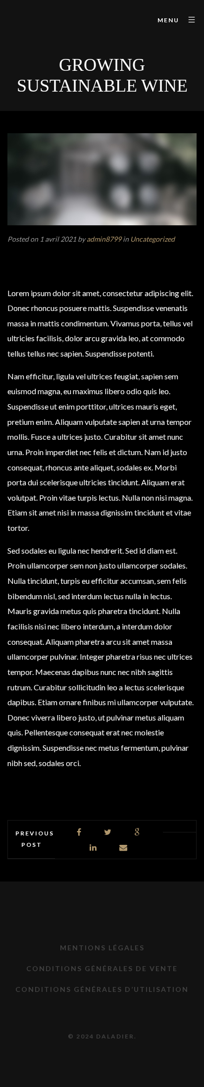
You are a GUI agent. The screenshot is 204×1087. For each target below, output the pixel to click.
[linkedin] (93, 847)
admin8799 (104, 239)
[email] (123, 847)
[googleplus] (137, 832)
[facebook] (79, 832)
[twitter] (108, 832)
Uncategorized (152, 239)
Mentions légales (102, 947)
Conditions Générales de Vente (102, 968)
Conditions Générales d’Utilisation (102, 989)
